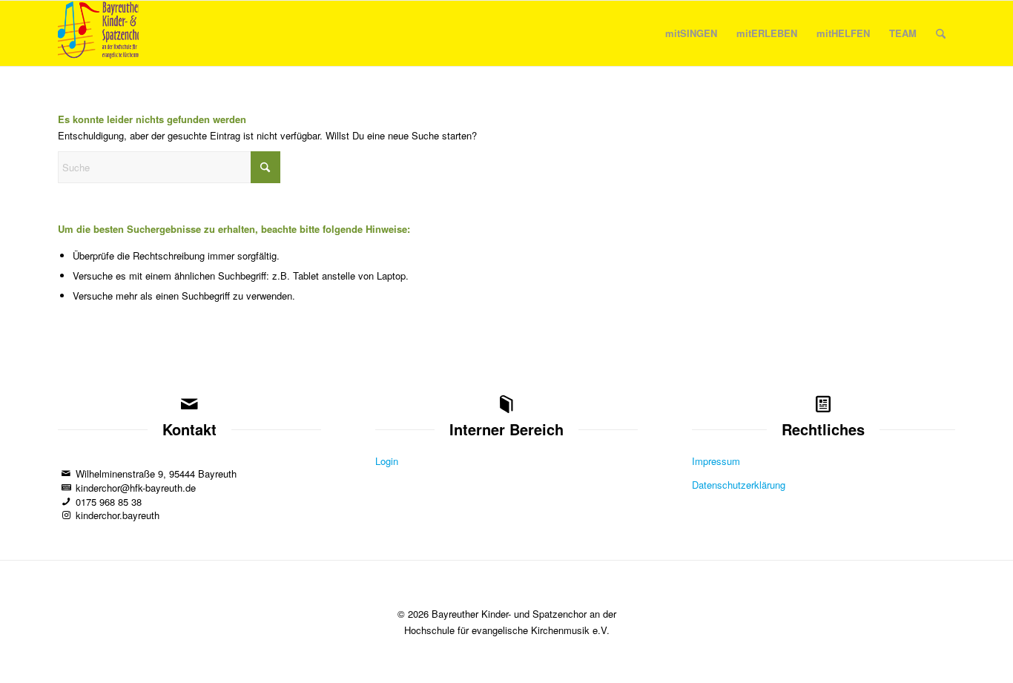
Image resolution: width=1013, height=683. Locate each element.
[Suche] (940, 33)
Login (386, 461)
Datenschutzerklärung (738, 485)
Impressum (716, 461)
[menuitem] (691, 33)
